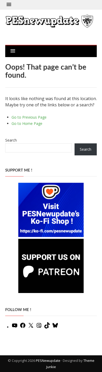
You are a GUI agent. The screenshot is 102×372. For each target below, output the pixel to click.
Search (11, 140)
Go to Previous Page (29, 117)
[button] (9, 4)
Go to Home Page (27, 123)
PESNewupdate (48, 360)
